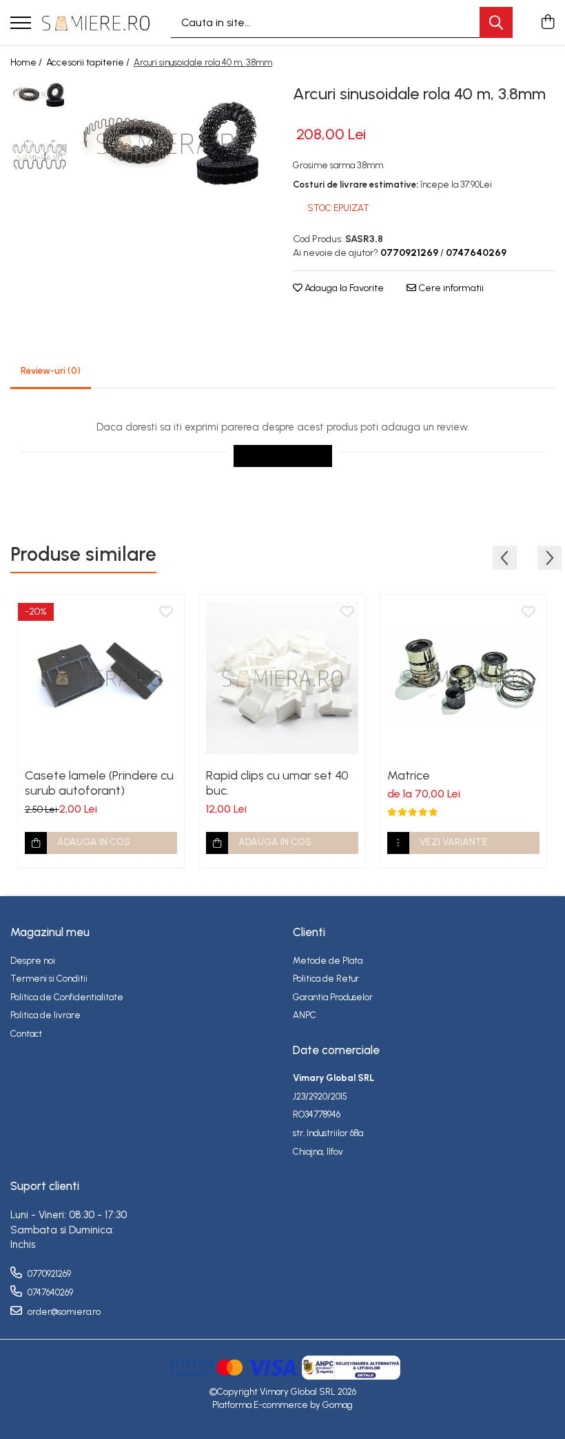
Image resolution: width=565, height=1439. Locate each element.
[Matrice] (463, 678)
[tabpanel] (174, 143)
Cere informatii (450, 288)
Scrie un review (283, 456)
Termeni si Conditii (49, 978)
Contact (26, 1034)
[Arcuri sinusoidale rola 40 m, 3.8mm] (174, 143)
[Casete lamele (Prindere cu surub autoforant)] (101, 678)
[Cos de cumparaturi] (547, 22)
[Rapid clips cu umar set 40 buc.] (282, 678)
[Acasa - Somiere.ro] (95, 22)
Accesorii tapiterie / (89, 62)
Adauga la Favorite (343, 288)
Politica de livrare (45, 1015)
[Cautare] (496, 22)
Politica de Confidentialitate (66, 997)
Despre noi (32, 960)
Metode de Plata (327, 960)
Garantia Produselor (333, 997)
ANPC (304, 1015)
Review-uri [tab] (51, 371)
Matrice (408, 775)
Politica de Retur (326, 978)
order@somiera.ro (63, 1312)
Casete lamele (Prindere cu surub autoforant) (99, 783)
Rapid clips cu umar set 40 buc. (277, 783)
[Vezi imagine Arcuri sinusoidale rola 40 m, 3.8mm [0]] (39, 95)
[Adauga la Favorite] (166, 613)
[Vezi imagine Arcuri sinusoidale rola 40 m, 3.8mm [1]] (39, 157)
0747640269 (49, 1292)
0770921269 (48, 1274)
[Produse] (20, 23)
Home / (27, 62)
